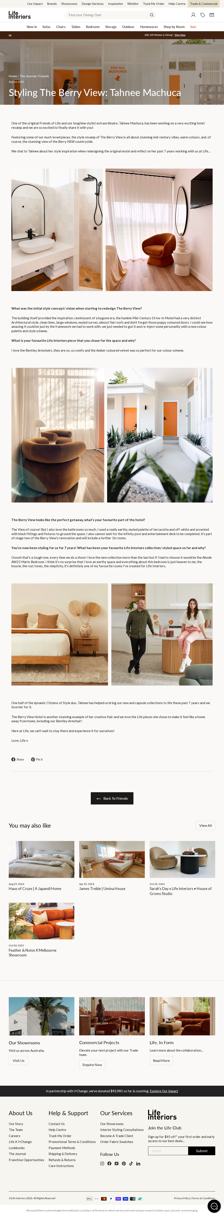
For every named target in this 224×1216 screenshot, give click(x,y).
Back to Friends (115, 798)
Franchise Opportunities (26, 1160)
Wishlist (132, 3)
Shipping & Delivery (63, 1154)
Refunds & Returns (62, 1160)
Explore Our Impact (164, 1091)
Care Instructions (61, 1166)
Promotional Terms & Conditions (72, 1142)
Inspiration (115, 3)
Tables (75, 27)
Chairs (61, 27)
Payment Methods (62, 1148)
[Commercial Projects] (112, 1016)
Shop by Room (174, 27)
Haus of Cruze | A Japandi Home (35, 888)
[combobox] (110, 15)
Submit (202, 1151)
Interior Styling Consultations (122, 1130)
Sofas (46, 27)
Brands (52, 3)
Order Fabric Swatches (116, 1142)
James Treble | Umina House (102, 888)
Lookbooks (17, 1148)
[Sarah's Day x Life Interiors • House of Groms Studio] (182, 859)
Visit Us (18, 1060)
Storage (111, 27)
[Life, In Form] (182, 1016)
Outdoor (128, 27)
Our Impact (35, 3)
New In (32, 27)
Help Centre (177, 3)
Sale (193, 27)
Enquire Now (92, 1064)
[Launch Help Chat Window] (214, 1206)
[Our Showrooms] (41, 1016)
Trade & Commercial (203, 3)
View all (205, 825)
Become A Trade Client (116, 1136)
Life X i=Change (20, 1142)
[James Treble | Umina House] (112, 859)
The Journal (17, 1154)
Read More (161, 1060)
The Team (16, 1130)
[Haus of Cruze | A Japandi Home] (41, 859)
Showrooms (69, 3)
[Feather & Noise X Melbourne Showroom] (41, 921)
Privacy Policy (182, 1198)
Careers (14, 1136)
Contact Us (57, 1124)
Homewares (149, 27)
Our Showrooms (112, 1124)
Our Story (16, 1124)
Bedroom (93, 27)
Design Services (93, 3)
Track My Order (153, 3)
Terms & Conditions (203, 1198)
